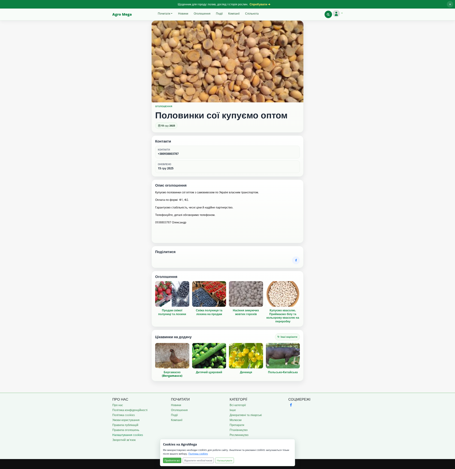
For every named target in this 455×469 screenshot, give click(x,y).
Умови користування (126, 420)
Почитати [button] (164, 13)
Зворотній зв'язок (124, 440)
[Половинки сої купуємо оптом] (227, 61)
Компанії (234, 13)
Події (219, 13)
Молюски (236, 420)
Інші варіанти (287, 336)
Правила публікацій (125, 425)
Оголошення (202, 13)
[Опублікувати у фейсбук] (296, 260)
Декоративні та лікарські (246, 415)
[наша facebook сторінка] (290, 405)
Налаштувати (224, 460)
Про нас (117, 405)
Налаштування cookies (127, 435)
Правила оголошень (125, 430)
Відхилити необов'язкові (198, 460)
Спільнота (252, 13)
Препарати (237, 425)
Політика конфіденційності (130, 410)
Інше (233, 410)
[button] (328, 14)
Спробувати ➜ (260, 4)
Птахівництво (239, 430)
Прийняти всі (172, 460)
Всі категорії (238, 405)
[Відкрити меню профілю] (338, 13)
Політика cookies (123, 415)
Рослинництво (239, 435)
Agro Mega (122, 14)
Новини (183, 13)
